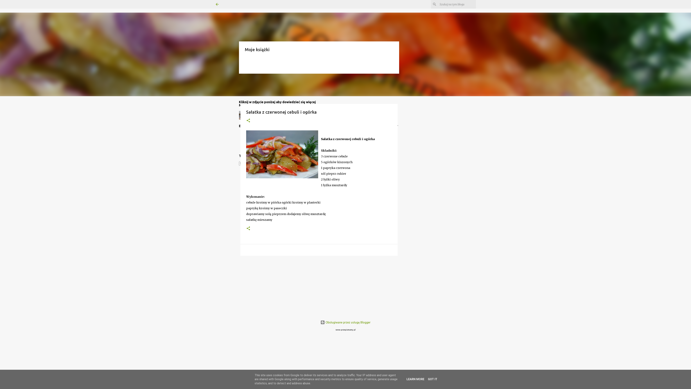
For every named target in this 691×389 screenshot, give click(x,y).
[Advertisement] (319, 286)
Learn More (415, 379)
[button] (248, 120)
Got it (432, 379)
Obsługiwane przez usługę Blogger (348, 322)
